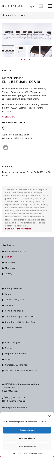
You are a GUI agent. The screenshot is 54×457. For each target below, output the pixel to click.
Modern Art (10, 268)
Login (7, 359)
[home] (3, 15)
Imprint (41, 453)
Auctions (12, 15)
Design (8, 256)
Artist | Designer (13, 342)
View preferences (27, 446)
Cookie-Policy (15, 453)
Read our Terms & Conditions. (19, 228)
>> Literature (8, 116)
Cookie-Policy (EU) (14, 299)
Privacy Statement (29, 453)
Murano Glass (12, 262)
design (23, 15)
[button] (49, 415)
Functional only (27, 438)
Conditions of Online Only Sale (20, 322)
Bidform (9, 348)
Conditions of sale (14, 310)
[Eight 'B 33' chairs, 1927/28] (27, 44)
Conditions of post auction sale (20, 316)
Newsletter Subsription (16, 364)
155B (31, 15)
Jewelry (8, 273)
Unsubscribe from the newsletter (21, 370)
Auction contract (13, 327)
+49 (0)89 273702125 (15, 397)
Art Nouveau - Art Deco (16, 251)
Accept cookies (27, 430)
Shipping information (15, 353)
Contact (9, 305)
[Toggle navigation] (50, 6)
